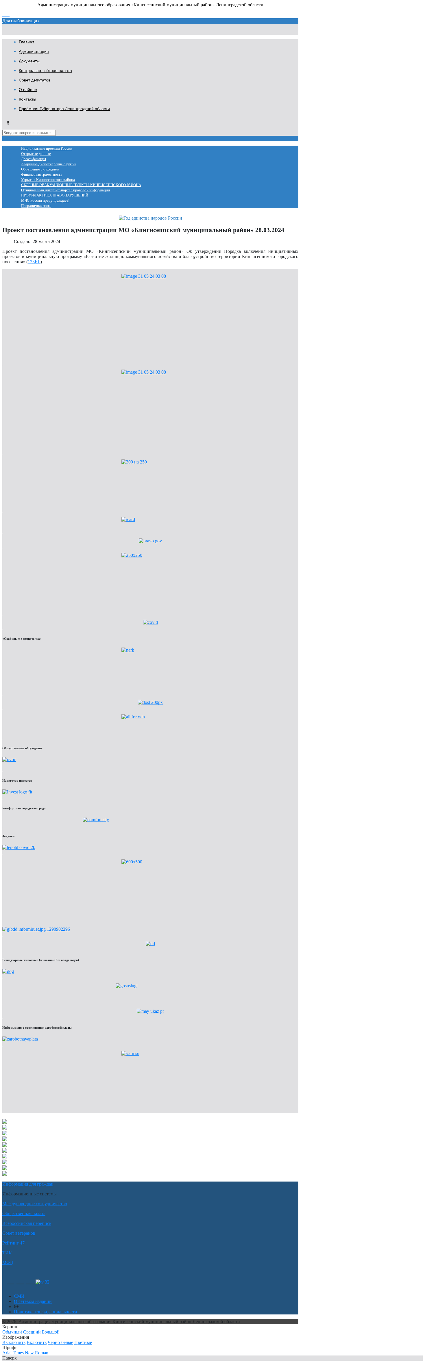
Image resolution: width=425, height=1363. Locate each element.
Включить (37, 1342)
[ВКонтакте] (20, 1281)
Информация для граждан (27, 1184)
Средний (32, 1331)
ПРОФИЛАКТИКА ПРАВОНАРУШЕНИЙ (54, 195)
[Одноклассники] (10, 1281)
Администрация (34, 51)
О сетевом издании (33, 1301)
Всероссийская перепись (26, 1223)
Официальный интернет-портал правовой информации (65, 190)
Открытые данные (36, 154)
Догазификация (33, 159)
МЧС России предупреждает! (45, 201)
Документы (29, 61)
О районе (28, 89)
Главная (26, 42)
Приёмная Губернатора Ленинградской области (64, 108)
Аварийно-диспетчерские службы (48, 164)
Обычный (12, 1331)
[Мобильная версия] (31, 1281)
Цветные (83, 1342)
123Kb (34, 261)
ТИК (7, 1252)
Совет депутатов (34, 80)
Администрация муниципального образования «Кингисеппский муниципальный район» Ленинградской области (150, 4)
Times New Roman (30, 1352)
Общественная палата (23, 1213)
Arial (7, 1352)
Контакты (27, 99)
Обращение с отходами (40, 169)
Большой (51, 1331)
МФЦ (8, 1262)
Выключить (13, 1342)
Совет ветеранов (18, 1233)
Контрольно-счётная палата (45, 70)
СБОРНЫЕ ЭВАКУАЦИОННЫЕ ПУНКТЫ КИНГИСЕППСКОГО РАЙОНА (81, 185)
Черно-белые (60, 1342)
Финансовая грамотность (41, 175)
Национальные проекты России (46, 149)
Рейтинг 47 (13, 1242)
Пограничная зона (36, 206)
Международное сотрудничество (34, 1203)
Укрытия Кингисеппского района (48, 180)
